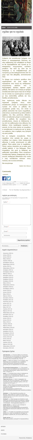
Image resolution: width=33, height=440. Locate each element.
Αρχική (3, 426)
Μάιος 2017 (6, 307)
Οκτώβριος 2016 (7, 316)
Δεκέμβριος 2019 (7, 277)
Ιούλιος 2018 (6, 290)
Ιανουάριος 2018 (7, 298)
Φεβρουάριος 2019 (8, 285)
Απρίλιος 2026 (6, 260)
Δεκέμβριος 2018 (7, 286)
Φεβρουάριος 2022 (8, 268)
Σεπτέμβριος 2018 (7, 288)
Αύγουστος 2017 (7, 301)
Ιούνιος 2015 (6, 338)
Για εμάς (3, 434)
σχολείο (14, 184)
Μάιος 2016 (6, 322)
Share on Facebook (4, 178)
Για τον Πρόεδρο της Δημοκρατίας (20, 190)
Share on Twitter (9, 178)
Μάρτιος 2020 (6, 273)
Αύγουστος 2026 (7, 253)
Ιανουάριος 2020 (7, 275)
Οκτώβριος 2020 (7, 270)
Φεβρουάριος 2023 (8, 264)
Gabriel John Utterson (25, 183)
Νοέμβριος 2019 (7, 279)
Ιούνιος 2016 (6, 320)
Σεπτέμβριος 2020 (7, 272)
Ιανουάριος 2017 (7, 314)
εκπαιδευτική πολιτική (7, 184)
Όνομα (6, 226)
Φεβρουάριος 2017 (8, 312)
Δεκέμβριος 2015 (7, 331)
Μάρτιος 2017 (6, 311)
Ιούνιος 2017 (6, 305)
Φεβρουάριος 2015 (12, 27)
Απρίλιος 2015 (6, 342)
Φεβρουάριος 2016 (8, 327)
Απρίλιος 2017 (6, 309)
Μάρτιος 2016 (6, 325)
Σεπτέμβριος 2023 (7, 262)
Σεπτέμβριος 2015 (7, 333)
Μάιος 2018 (6, 294)
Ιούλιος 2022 (6, 266)
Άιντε (2, 430)
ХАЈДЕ (8, 4)
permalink (25, 184)
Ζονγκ (4, 190)
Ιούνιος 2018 (6, 292)
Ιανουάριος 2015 (7, 348)
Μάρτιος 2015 (6, 344)
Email (6, 231)
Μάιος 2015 (6, 340)
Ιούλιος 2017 (6, 303)
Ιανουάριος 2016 (7, 329)
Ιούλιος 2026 (6, 255)
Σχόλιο (5, 202)
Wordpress (29, 438)
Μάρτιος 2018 (6, 296)
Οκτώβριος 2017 (7, 299)
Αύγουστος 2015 (7, 335)
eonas (15, 181)
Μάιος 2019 (6, 283)
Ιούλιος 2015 (6, 336)
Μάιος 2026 (6, 259)
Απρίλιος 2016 (6, 323)
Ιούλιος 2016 (6, 318)
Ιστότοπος (7, 235)
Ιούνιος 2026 (6, 257)
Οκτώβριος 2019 (7, 281)
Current (4, 27)
